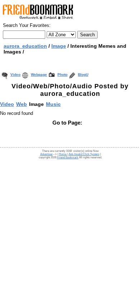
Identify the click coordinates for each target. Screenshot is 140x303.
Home (63, 154)
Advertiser (46, 154)
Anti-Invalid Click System (84, 154)
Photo (62, 74)
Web (21, 104)
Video (15, 74)
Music (53, 104)
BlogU (83, 74)
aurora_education (25, 46)
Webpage (39, 74)
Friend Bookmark (67, 157)
